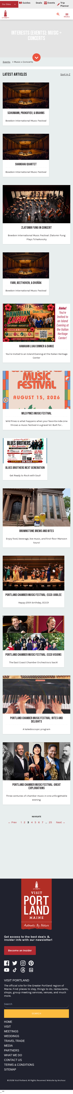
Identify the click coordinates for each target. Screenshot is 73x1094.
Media (8, 1045)
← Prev (12, 822)
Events (51, 2)
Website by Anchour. (56, 1080)
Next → (60, 822)
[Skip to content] (36, 57)
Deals (39, 2)
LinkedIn (31, 970)
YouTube (6, 970)
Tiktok (14, 970)
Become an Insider (20, 950)
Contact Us (13, 1060)
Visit (7, 1026)
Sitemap (10, 1069)
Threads (23, 970)
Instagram (23, 963)
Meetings (11, 1031)
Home (8, 1021)
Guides (26, 2)
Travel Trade (14, 1040)
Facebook (6, 963)
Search (36, 1013)
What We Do (13, 1055)
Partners (11, 1050)
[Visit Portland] (5, 14)
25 (50, 822)
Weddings (11, 1036)
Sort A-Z (65, 74)
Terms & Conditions (19, 1064)
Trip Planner (64, 4)
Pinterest (31, 963)
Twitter (14, 963)
